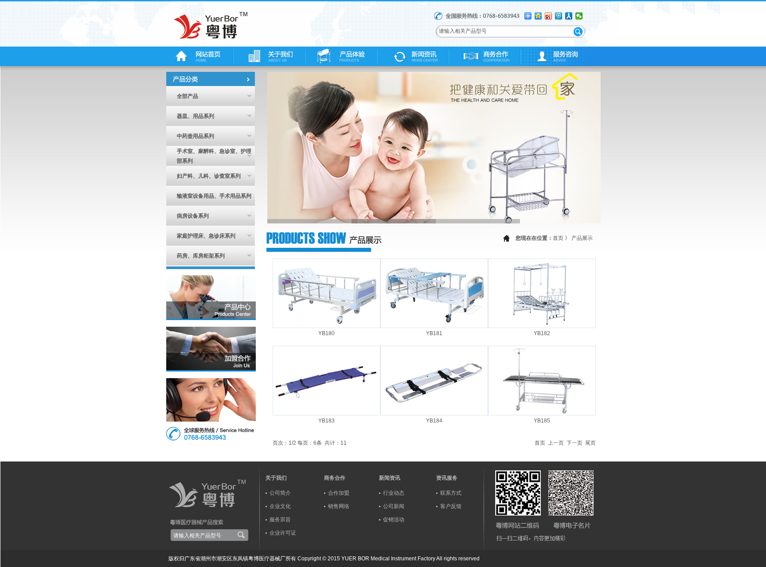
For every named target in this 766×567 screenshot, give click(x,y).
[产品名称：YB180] (326, 324)
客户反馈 (450, 506)
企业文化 (280, 506)
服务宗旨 (280, 519)
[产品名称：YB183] (326, 412)
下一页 (574, 443)
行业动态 (393, 493)
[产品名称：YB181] (434, 324)
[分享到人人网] (569, 16)
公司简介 (280, 493)
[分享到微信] (579, 16)
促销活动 (393, 519)
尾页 (590, 443)
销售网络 (338, 506)
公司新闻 (393, 506)
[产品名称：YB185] (542, 412)
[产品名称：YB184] (434, 412)
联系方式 (450, 493)
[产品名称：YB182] (542, 324)
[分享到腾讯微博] (559, 16)
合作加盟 (338, 493)
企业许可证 (283, 533)
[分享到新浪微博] (548, 16)
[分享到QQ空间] (538, 16)
